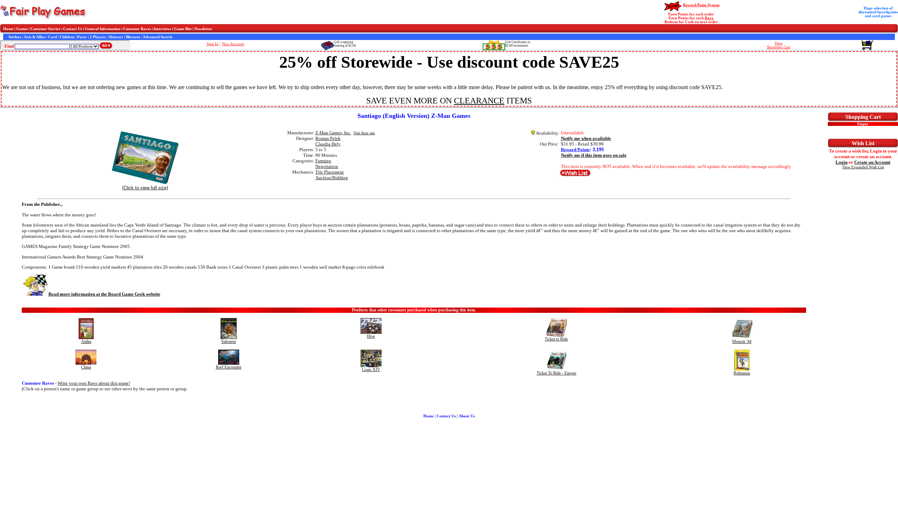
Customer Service (45, 29)
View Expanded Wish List (863, 167)
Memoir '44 (741, 341)
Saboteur (228, 341)
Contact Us (72, 29)
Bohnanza (741, 373)
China (86, 367)
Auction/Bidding (331, 177)
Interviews (162, 29)
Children (67, 37)
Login (841, 162)
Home (8, 29)
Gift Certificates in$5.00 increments (517, 43)
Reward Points (575, 149)
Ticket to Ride (556, 339)
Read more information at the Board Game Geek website (104, 294)
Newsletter (203, 29)
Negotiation (326, 166)
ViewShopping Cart (778, 45)
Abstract (115, 37)
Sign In (213, 44)
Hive (371, 336)
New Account (233, 44)
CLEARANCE (479, 100)
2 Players (98, 37)
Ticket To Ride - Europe (556, 373)
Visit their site (364, 133)
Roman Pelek (328, 138)
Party (82, 37)
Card (52, 37)
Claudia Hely (328, 144)
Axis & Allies (34, 37)
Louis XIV (371, 369)
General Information (102, 29)
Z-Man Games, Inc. (333, 132)
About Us (467, 416)
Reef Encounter (228, 367)
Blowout (133, 37)
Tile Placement (329, 172)
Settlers (14, 37)
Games (22, 29)
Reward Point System (701, 5)
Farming (323, 160)
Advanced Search (157, 37)
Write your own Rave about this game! (94, 383)
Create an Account (872, 162)
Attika (86, 341)
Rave (709, 18)
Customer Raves (137, 29)
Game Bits (183, 29)
